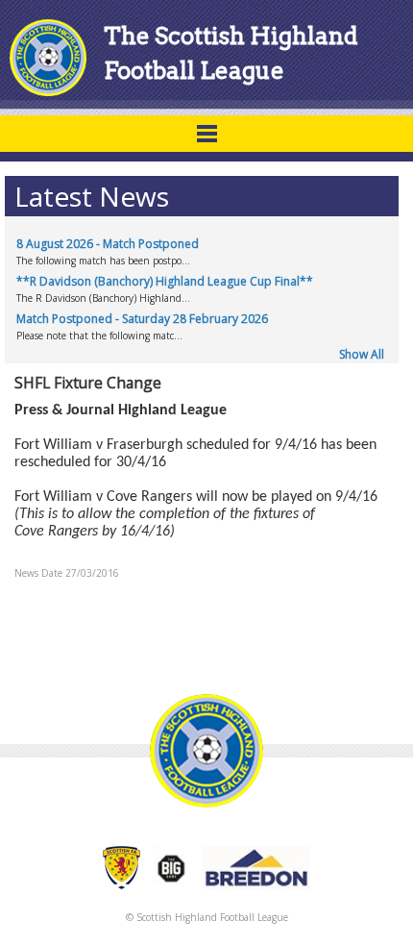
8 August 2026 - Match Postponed (107, 244)
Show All (361, 354)
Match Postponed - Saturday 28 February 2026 (142, 319)
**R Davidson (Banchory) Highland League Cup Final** (164, 281)
